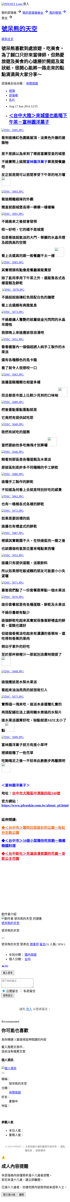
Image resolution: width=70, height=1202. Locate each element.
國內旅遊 (31, 954)
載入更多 (8, 972)
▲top (4, 965)
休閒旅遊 (32, 83)
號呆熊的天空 (19, 28)
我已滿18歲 (9, 1194)
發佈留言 (8, 995)
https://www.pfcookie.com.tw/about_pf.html (35, 805)
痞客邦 (34, 944)
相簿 (12, 91)
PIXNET (17, 1146)
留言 (43, 944)
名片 (12, 99)
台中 (28, 959)
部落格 (13, 95)
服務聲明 (40, 1150)
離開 (21, 1194)
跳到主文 (7, 39)
